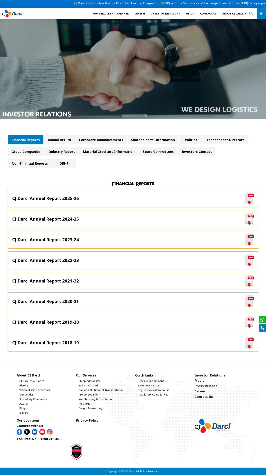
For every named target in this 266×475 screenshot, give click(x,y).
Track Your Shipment (151, 381)
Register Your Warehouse (153, 390)
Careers (139, 13)
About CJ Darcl (233, 13)
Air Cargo (84, 403)
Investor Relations (165, 13)
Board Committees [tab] (158, 151)
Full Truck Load (88, 385)
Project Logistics (89, 394)
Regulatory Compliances (153, 394)
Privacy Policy (87, 420)
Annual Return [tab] (59, 140)
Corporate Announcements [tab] (101, 140)
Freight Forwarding (90, 408)
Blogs (22, 408)
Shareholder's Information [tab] (153, 140)
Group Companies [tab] (26, 151)
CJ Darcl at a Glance (31, 381)
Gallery (23, 412)
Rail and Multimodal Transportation (101, 390)
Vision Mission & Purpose (35, 390)
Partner (123, 13)
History (23, 385)
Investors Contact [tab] (197, 151)
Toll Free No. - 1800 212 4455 (39, 439)
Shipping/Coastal (89, 381)
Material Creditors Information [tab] (108, 151)
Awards (24, 403)
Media (190, 13)
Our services (102, 13)
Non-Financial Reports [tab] (30, 163)
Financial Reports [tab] (26, 140)
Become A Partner (149, 385)
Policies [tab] (191, 140)
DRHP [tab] (64, 163)
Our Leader (26, 394)
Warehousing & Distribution (96, 399)
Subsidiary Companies (33, 399)
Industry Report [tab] (61, 151)
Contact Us (208, 13)
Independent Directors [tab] (225, 140)
